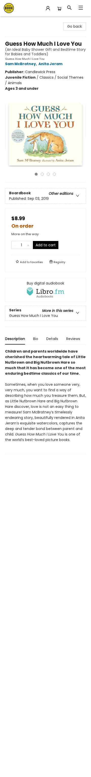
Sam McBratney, (21, 63)
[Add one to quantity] (28, 245)
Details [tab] (52, 338)
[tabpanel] (45, 401)
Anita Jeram (50, 63)
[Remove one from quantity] (15, 245)
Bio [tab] (35, 338)
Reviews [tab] (73, 338)
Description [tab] (15, 338)
